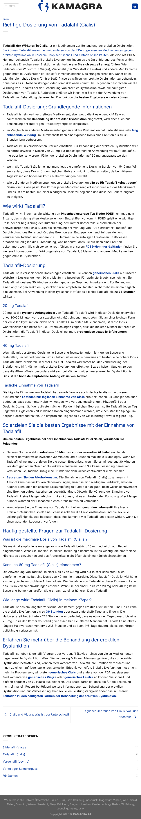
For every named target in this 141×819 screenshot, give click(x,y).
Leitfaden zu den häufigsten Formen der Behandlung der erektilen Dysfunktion (59, 696)
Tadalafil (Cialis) (14, 754)
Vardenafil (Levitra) (16, 761)
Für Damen (10, 775)
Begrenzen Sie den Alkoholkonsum (32, 477)
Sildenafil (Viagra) (15, 747)
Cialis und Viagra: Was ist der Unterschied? (39, 714)
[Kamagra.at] (70, 6)
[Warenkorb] (135, 6)
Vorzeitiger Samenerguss (20, 768)
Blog (6, 19)
